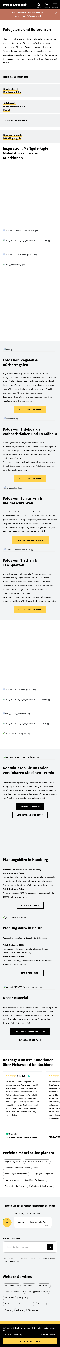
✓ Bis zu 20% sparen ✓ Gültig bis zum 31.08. (28, 12)
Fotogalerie (44, 1105)
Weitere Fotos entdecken (30, 307)
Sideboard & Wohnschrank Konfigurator (21, 987)
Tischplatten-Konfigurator (15, 1005)
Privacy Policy (46, 1078)
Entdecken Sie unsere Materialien (30, 851)
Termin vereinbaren (30, 725)
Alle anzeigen (33, 1129)
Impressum (30, 1304)
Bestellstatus (29, 1105)
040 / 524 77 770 (28, 1161)
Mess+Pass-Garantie (33, 1240)
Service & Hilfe (30, 1259)
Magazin (22, 1117)
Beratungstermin (12, 1105)
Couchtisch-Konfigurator (35, 999)
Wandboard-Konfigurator (41, 1005)
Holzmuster (9, 1117)
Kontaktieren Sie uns (30, 653)
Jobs (30, 1311)
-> (50, 1067)
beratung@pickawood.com (34, 1171)
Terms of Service (9, 1081)
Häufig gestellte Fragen (38, 1111)
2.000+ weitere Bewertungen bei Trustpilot (21, 957)
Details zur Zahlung (35, 1222)
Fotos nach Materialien (30, 860)
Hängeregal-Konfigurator (42, 993)
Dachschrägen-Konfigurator (16, 993)
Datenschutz (30, 1298)
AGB (30, 1291)
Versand (8, 1129)
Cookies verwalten (49, 1334)
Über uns (41, 1123)
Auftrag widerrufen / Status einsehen (30, 1318)
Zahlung (19, 1129)
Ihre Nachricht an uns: (12, 1058)
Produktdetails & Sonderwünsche (19, 1123)
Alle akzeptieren (30, 1341)
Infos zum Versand (35, 1250)
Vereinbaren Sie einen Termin (30, 661)
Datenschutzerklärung (12, 1334)
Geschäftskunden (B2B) (14, 1111)
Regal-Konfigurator (12, 981)
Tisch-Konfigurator (12, 999)
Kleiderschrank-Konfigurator (37, 981)
